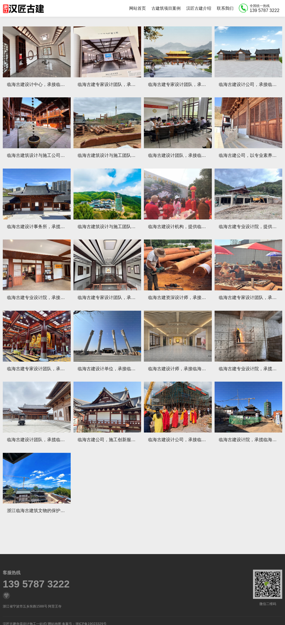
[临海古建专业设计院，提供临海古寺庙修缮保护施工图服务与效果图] (248, 194)
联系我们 (225, 8)
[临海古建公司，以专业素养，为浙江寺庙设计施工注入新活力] (248, 122)
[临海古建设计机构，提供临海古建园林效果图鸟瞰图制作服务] (178, 194)
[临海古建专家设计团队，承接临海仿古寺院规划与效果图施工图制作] (248, 264)
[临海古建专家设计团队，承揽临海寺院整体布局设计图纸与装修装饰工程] (107, 264)
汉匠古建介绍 (198, 8)
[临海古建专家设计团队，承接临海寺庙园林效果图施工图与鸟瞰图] (107, 51)
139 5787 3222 (36, 584)
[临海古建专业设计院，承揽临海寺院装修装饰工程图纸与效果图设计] (248, 336)
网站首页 (137, 8)
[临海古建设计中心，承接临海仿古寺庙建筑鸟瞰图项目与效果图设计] (37, 51)
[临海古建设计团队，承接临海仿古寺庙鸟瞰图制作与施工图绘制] (178, 122)
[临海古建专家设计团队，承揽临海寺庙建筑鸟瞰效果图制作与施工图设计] (178, 51)
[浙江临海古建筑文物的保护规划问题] (37, 478)
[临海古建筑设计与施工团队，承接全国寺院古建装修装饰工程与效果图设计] (107, 122)
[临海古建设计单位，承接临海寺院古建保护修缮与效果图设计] (107, 336)
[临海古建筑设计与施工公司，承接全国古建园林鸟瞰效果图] (37, 122)
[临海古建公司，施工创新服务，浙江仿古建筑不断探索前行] (107, 407)
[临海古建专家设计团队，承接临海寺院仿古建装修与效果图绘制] (37, 336)
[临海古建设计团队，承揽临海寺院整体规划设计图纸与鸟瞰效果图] (37, 407)
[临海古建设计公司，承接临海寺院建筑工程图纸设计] (178, 407)
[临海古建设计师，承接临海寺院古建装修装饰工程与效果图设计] (178, 336)
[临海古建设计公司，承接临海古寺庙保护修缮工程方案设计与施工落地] (248, 51)
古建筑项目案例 (166, 8)
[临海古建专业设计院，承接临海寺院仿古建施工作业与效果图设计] (37, 264)
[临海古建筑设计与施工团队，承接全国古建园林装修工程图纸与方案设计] (107, 194)
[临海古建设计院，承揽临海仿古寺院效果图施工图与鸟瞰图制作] (248, 407)
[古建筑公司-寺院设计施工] (23, 8)
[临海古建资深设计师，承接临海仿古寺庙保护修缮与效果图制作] (178, 264)
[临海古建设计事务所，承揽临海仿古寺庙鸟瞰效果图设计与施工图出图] (37, 194)
